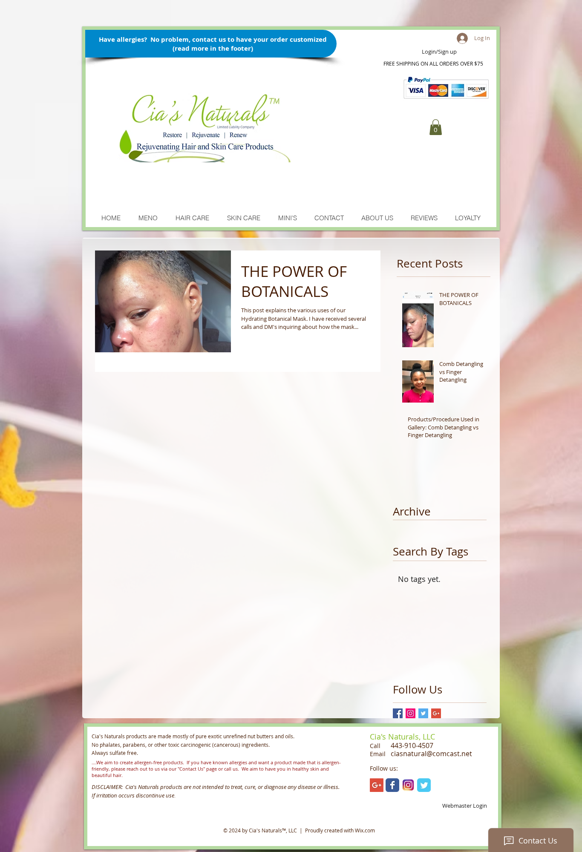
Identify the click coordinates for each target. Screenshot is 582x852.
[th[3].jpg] (408, 785)
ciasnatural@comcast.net (431, 753)
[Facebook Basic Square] (398, 713)
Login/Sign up (439, 52)
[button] (435, 127)
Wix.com (365, 830)
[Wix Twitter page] (424, 785)
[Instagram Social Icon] (410, 713)
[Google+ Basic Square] (436, 713)
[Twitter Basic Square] (423, 713)
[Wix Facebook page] (392, 785)
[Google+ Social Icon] (376, 785)
